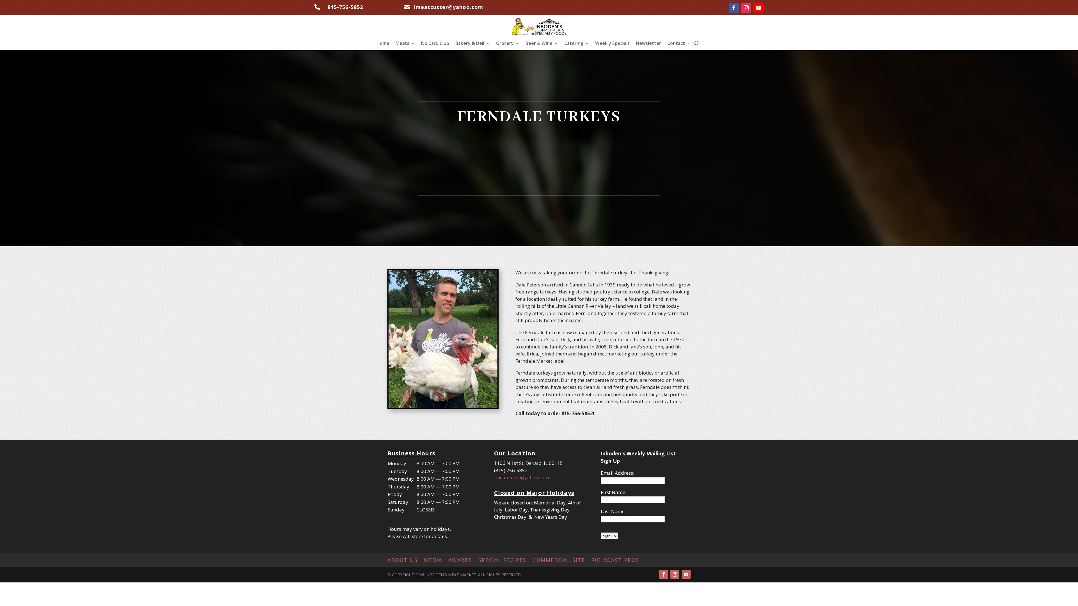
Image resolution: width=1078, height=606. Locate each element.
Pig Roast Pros (615, 560)
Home (382, 43)
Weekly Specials (612, 43)
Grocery (505, 43)
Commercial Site (559, 560)
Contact (676, 43)
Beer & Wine (539, 43)
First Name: (613, 492)
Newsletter (648, 43)
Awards (460, 560)
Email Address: (617, 473)
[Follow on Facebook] (734, 8)
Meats (402, 43)
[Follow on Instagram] (746, 8)
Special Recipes (502, 560)
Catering (573, 43)
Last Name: (613, 511)
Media (433, 560)
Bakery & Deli (469, 43)
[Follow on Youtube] (758, 8)
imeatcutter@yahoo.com (521, 477)
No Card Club (435, 43)
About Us (402, 560)
